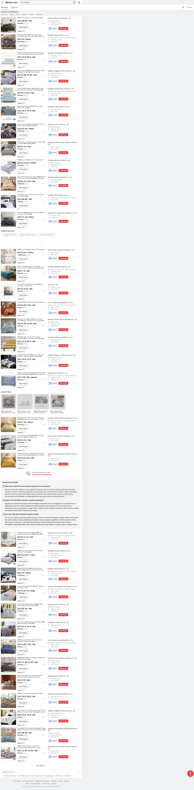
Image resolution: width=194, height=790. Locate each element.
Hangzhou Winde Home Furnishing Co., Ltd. (62, 418)
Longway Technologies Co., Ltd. (58, 195)
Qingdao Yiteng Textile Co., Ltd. (58, 35)
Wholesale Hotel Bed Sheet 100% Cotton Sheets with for (30, 107)
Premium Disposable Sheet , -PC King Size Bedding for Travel (30, 586)
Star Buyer (54, 781)
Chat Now (54, 28)
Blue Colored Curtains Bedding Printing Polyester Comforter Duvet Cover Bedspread (31, 728)
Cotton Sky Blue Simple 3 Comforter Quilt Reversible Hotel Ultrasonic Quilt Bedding (30, 89)
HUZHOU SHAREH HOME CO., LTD (59, 267)
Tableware (12, 14)
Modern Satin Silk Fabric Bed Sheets (30, 302)
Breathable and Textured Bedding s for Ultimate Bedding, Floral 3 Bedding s (30, 533)
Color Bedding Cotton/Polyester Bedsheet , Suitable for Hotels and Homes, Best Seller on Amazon (30, 569)
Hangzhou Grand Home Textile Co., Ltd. (61, 89)
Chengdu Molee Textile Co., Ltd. (58, 676)
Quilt (33, 776)
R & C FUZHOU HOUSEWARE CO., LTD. (60, 303)
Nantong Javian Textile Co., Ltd (58, 124)
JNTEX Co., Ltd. (53, 285)
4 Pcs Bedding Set (57, 235)
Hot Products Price (28, 781)
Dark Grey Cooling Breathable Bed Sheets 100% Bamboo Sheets (31, 622)
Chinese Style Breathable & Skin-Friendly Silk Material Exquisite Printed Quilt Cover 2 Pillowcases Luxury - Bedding (30, 676)
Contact (53, 783)
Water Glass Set (39, 14)
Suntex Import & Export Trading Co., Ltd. (61, 250)
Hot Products (17, 781)
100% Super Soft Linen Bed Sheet (29, 18)
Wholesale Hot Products (42, 781)
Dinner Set (39, 776)
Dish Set (18, 14)
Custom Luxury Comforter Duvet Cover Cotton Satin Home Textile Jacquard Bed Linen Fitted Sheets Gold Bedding (30, 53)
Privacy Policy (46, 783)
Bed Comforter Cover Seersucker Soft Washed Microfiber (31, 658)
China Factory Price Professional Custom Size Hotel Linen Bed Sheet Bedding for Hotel (31, 711)
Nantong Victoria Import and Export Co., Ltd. (62, 319)
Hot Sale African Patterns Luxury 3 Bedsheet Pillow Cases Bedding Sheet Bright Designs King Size (31, 177)
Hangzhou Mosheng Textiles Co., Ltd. (60, 53)
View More (40, 766)
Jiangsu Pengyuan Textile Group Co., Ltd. (61, 71)
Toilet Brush (59, 776)
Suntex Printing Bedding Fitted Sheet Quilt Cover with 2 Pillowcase (30, 436)
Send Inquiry (23, 27)
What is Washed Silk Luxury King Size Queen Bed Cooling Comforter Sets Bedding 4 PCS (56, 411)
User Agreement (35, 783)
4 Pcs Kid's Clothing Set (9, 776)
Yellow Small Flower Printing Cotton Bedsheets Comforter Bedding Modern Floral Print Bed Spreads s (31, 454)
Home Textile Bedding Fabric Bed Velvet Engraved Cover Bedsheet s (29, 604)
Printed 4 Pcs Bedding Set (10, 239)
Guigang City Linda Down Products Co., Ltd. (62, 213)
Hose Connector (49, 776)
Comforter (68, 776)
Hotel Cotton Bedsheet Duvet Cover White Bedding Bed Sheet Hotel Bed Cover (31, 71)
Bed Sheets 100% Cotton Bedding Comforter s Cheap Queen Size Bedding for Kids (30, 337)
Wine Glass (20, 235)
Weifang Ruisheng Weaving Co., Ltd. (60, 177)
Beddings (31, 14)
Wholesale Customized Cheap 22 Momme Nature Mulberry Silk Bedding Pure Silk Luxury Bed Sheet (31, 373)
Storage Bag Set (7, 235)
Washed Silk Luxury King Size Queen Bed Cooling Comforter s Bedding (31, 142)
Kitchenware (24, 14)
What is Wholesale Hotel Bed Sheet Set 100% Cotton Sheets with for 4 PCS (41, 411)
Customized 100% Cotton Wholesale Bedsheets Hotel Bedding (29, 640)
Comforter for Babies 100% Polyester (31, 249)
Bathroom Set (4, 14)
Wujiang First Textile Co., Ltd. (57, 373)
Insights (66, 781)
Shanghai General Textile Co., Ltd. (59, 160)
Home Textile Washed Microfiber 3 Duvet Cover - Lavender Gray (30, 285)
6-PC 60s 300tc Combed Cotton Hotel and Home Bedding (30, 195)
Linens (29, 235)
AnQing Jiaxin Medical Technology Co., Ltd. (62, 587)
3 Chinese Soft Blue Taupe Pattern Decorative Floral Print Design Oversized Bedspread (28, 746)
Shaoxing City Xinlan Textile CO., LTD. (60, 533)
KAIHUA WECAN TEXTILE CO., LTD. (59, 18)
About (27, 783)
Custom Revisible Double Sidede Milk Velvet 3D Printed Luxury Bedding (30, 124)
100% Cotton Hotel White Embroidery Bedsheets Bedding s (30, 551)
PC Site (60, 781)
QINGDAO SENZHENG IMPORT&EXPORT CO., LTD (63, 729)
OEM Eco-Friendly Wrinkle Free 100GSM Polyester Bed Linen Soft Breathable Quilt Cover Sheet (30, 267)
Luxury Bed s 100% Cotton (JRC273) (30, 160)
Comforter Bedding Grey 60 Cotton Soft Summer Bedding (30, 213)
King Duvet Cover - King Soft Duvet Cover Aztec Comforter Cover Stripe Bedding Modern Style (31, 319)
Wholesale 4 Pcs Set (41, 235)
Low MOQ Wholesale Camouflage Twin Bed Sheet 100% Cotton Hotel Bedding (30, 355)
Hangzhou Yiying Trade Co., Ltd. (58, 107)
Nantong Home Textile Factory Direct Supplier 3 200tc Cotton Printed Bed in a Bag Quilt (30, 418)
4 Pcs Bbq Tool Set (23, 776)
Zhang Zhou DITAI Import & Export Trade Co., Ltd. (63, 143)
